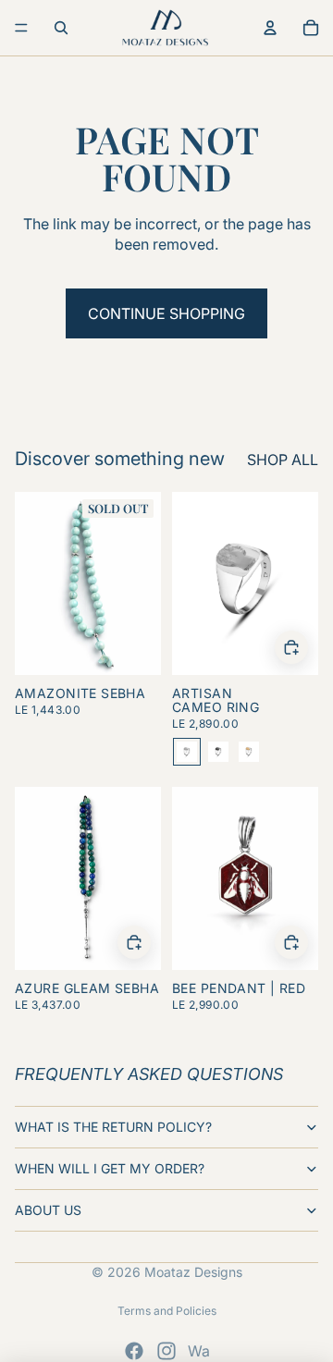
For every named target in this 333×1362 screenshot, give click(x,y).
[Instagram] (166, 1351)
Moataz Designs (193, 1272)
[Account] (270, 27)
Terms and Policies (166, 1311)
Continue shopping (166, 313)
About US (48, 1210)
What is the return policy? (113, 1127)
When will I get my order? (109, 1168)
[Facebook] (134, 1351)
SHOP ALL (282, 459)
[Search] (61, 27)
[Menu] (21, 27)
